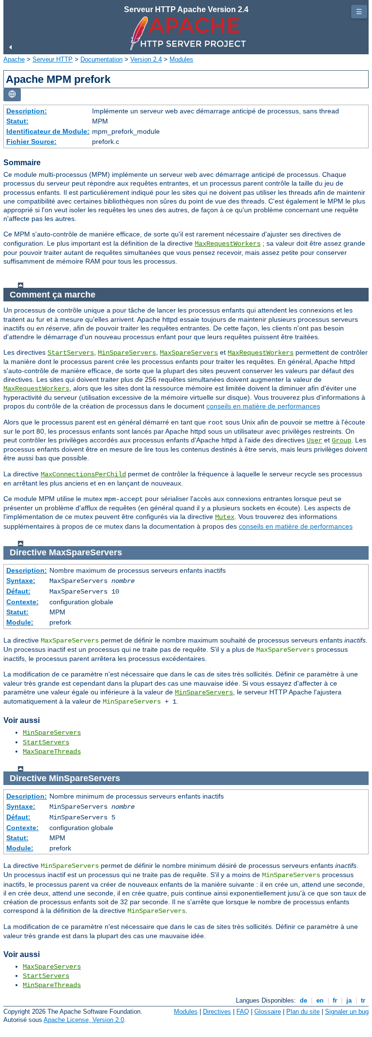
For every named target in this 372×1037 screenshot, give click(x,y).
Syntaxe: (20, 580)
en (320, 1000)
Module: (19, 622)
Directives (217, 1011)
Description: (26, 111)
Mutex (224, 517)
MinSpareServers (127, 353)
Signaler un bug (347, 1011)
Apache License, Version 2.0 (84, 1019)
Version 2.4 (146, 59)
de (303, 1000)
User (314, 440)
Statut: (17, 121)
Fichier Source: (31, 141)
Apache (14, 59)
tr (363, 1000)
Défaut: (18, 591)
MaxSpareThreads (52, 751)
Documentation (101, 59)
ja (349, 1000)
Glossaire (267, 1011)
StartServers (70, 353)
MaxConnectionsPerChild (83, 474)
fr (335, 1000)
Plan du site (303, 1011)
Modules (181, 59)
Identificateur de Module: (48, 131)
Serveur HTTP (52, 59)
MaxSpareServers (189, 353)
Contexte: (22, 602)
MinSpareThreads (52, 985)
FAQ (242, 1011)
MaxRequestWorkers (228, 244)
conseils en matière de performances (263, 406)
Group (341, 440)
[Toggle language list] (12, 94)
